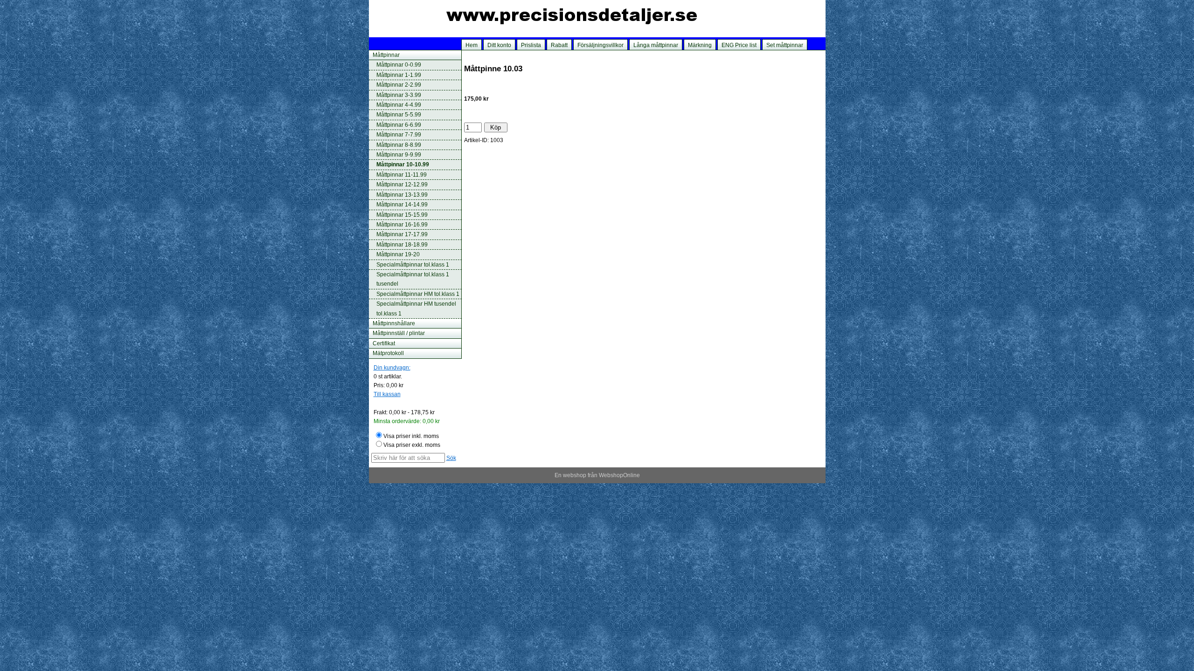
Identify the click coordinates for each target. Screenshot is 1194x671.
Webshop (611, 475)
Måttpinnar (386, 55)
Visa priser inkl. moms (411, 436)
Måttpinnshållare (394, 323)
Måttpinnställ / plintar (399, 333)
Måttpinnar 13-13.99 (402, 195)
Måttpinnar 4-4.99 (398, 105)
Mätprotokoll (388, 353)
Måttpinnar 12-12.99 (402, 184)
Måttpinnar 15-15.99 (402, 215)
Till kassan (387, 394)
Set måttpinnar (784, 45)
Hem (471, 45)
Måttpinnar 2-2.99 (398, 85)
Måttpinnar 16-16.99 (402, 224)
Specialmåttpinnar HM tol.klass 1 (417, 294)
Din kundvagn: (392, 367)
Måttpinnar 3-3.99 (398, 95)
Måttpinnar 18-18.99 (402, 244)
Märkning (700, 45)
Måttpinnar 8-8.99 (398, 145)
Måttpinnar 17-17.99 (402, 234)
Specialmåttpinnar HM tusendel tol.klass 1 (416, 308)
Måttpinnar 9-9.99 (398, 154)
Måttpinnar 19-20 (398, 254)
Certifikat (384, 343)
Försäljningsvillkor (600, 45)
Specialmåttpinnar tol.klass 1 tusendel (412, 279)
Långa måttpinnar (655, 45)
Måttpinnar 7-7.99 (398, 134)
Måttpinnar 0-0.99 (398, 65)
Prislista (531, 45)
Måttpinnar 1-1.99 (398, 75)
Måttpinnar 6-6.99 (398, 125)
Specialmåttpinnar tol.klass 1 (412, 264)
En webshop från (576, 475)
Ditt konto (499, 45)
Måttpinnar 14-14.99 (402, 204)
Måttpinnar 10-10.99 (402, 164)
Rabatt (559, 45)
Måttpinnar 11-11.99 (401, 174)
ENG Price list (739, 45)
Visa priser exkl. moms (411, 445)
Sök (451, 458)
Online (631, 475)
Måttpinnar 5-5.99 (398, 114)
